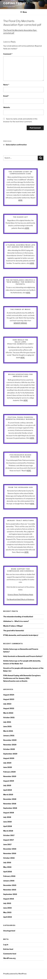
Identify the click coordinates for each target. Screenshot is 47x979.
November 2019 (9, 776)
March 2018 (8, 831)
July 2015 (7, 903)
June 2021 (7, 727)
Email (6, 96)
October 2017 (8, 835)
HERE (20, 200)
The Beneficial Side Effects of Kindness (20, 599)
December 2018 (9, 799)
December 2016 (9, 849)
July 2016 (7, 863)
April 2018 (7, 826)
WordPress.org (9, 958)
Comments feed (9, 954)
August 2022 (8, 708)
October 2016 (9, 858)
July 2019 (7, 786)
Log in (5, 945)
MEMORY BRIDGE (20, 323)
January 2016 (8, 881)
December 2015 (9, 885)
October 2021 (9, 718)
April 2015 (7, 917)
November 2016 (9, 853)
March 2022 (8, 713)
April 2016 (7, 872)
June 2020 (7, 767)
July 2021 (7, 722)
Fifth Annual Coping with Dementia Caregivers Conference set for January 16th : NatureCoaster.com (22, 678)
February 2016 (9, 876)
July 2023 (7, 704)
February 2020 (9, 772)
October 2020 (9, 749)
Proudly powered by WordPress (14, 974)
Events (24, 681)
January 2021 (8, 736)
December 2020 (10, 740)
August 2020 (8, 758)
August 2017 (8, 840)
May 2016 (7, 867)
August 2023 (8, 699)
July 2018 (7, 817)
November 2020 (9, 745)
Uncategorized (9, 931)
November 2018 (9, 804)
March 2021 (8, 731)
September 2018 (10, 808)
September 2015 (10, 894)
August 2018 (8, 813)
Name (6, 85)
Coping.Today (14, 3)
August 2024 (8, 695)
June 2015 (7, 908)
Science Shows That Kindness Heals (20, 594)
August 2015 (8, 899)
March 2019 (8, 795)
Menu (25, 12)
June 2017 (7, 844)
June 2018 (7, 822)
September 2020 (10, 754)
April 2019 (7, 790)
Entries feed (8, 949)
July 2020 (7, 763)
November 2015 (9, 890)
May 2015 (7, 912)
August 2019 (8, 781)
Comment (7, 54)
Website (6, 107)
